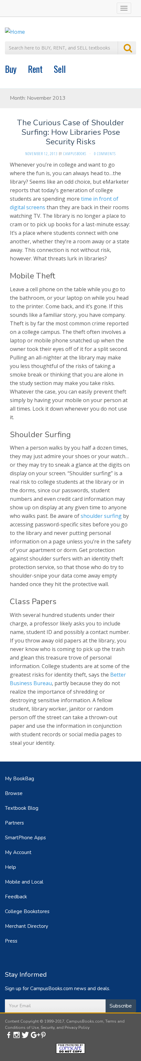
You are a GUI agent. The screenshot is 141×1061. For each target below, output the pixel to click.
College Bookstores (27, 911)
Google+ (35, 1034)
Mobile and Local (24, 882)
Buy (11, 68)
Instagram (16, 1034)
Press (11, 941)
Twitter (25, 1034)
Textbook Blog (21, 808)
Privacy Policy (77, 1027)
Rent (35, 68)
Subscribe (121, 1006)
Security (47, 1027)
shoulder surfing (101, 516)
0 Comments (105, 153)
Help (10, 867)
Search (127, 47)
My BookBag (19, 778)
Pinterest (45, 1034)
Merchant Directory (26, 926)
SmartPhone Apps (25, 837)
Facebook (8, 1034)
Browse (14, 793)
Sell (60, 68)
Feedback (16, 896)
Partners (14, 823)
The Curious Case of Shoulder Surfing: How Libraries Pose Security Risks (70, 132)
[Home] (15, 31)
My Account (18, 852)
